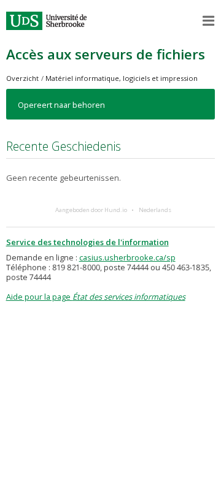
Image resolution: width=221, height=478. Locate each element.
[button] (209, 21)
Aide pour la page (95, 296)
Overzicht (22, 78)
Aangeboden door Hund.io (91, 210)
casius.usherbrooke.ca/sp (127, 257)
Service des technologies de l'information (87, 242)
